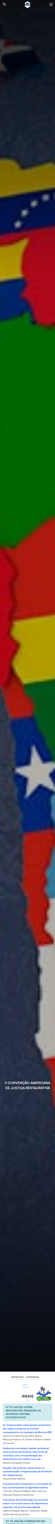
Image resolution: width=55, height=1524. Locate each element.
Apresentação (17, 1377)
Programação (33, 1377)
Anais (25, 1385)
